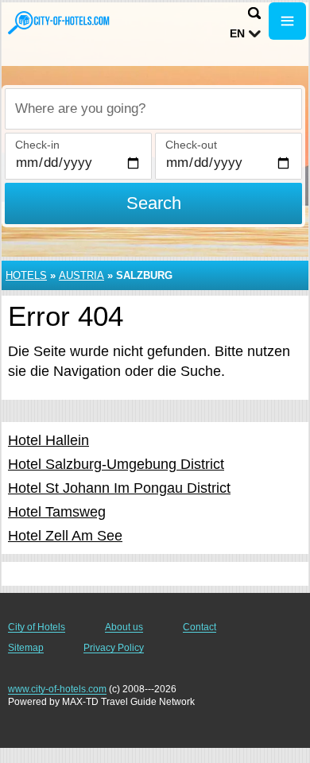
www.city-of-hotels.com (57, 689)
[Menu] (287, 21)
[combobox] (153, 108)
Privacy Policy (113, 647)
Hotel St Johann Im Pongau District (119, 488)
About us (124, 627)
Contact (199, 627)
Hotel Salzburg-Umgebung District (116, 464)
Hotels (26, 275)
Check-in (37, 144)
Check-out (191, 144)
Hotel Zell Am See (65, 536)
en (237, 33)
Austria (81, 275)
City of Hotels (36, 627)
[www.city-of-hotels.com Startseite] (59, 22)
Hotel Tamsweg (57, 512)
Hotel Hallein (48, 440)
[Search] (254, 13)
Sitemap (26, 647)
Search (153, 203)
